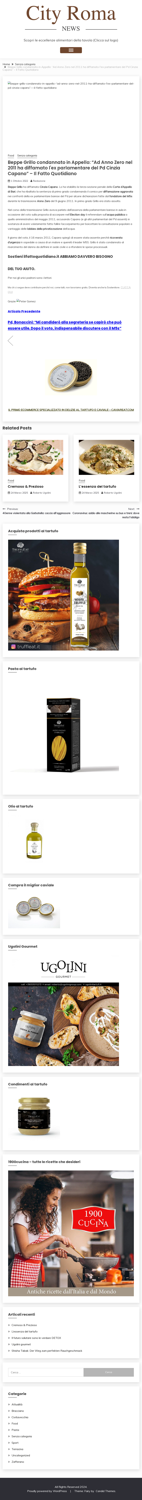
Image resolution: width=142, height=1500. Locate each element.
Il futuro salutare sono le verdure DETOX (36, 1338)
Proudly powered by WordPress (47, 1491)
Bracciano (18, 1411)
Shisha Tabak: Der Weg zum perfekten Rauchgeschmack (47, 1350)
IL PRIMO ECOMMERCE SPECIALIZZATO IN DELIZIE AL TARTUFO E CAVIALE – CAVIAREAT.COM (71, 409)
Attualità (17, 1404)
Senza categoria (27, 155)
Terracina (17, 1449)
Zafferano (18, 1461)
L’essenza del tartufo (97, 486)
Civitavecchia (20, 1417)
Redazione (39, 180)
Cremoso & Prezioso (25, 486)
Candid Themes (105, 1491)
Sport (15, 1442)
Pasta (15, 1430)
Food (11, 155)
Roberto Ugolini (42, 492)
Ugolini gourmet (21, 1344)
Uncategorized (21, 1455)
